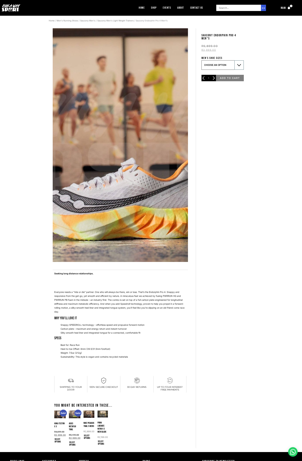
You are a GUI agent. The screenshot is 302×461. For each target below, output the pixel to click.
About (180, 7)
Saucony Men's (87, 20)
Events (167, 7)
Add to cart (230, 78)
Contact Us (196, 7)
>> (263, 7)
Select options (58, 440)
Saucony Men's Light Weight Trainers (115, 20)
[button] (285, 8)
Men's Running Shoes (67, 20)
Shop (154, 7)
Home (142, 7)
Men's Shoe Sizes (211, 58)
